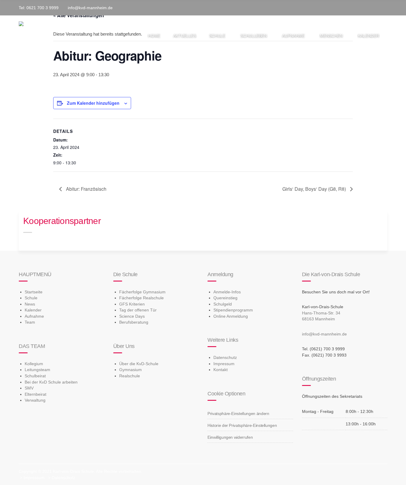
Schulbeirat (35, 375)
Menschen (331, 35)
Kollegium (34, 363)
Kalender (368, 35)
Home (154, 35)
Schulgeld (222, 304)
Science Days (132, 316)
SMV (29, 388)
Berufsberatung (133, 322)
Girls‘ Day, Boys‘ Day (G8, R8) (314, 188)
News (30, 304)
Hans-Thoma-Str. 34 (321, 313)
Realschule (129, 375)
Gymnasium (130, 369)
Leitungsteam (37, 369)
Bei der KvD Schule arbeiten (51, 382)
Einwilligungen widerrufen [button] (230, 437)
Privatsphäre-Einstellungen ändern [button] (238, 413)
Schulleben (253, 35)
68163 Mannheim (318, 319)
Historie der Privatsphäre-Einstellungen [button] (242, 425)
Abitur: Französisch (85, 188)
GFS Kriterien (132, 304)
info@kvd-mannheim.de (324, 334)
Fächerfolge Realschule (141, 297)
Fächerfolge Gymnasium (142, 292)
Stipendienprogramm (233, 310)
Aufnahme (293, 35)
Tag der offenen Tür (138, 310)
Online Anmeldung (230, 316)
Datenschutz (225, 357)
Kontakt (220, 369)
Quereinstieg (225, 297)
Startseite (34, 292)
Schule (217, 35)
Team (30, 322)
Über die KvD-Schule (138, 363)
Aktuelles (184, 35)
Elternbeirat (35, 394)
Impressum (224, 363)
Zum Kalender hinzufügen (93, 103)
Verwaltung (35, 400)
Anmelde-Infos (227, 292)
